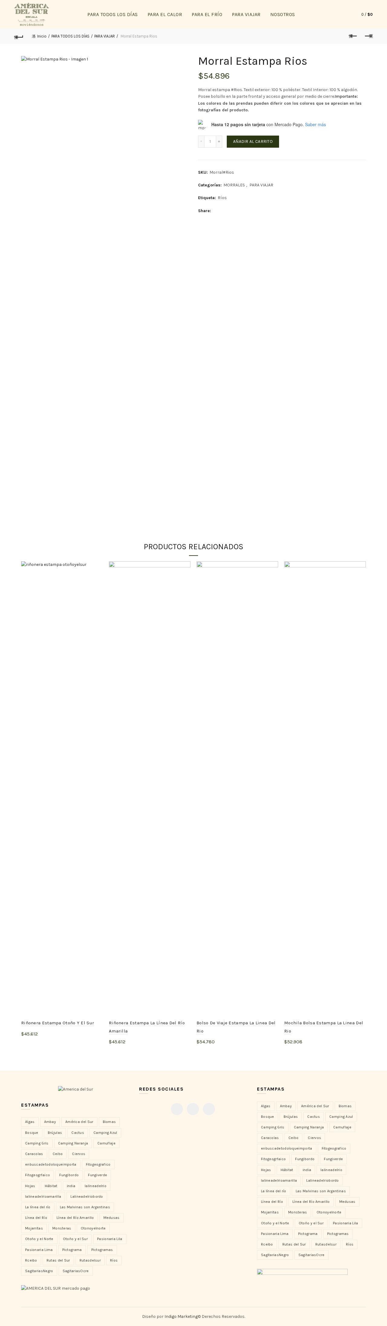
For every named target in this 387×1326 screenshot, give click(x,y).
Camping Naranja (73, 1143)
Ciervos (78, 1154)
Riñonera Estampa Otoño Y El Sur (57, 1023)
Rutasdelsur (90, 1260)
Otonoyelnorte (93, 1228)
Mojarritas (34, 1228)
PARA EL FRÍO (207, 14)
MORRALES (234, 185)
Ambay (50, 1122)
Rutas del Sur (58, 1260)
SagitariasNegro (39, 1271)
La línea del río (37, 1207)
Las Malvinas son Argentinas (85, 1207)
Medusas (111, 1218)
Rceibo (31, 1260)
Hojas (30, 1186)
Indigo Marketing (181, 1316)
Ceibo (58, 1154)
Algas (30, 1122)
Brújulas (55, 1133)
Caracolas (34, 1154)
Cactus (77, 1133)
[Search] (342, 14)
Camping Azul (105, 1133)
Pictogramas (102, 1250)
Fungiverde (97, 1175)
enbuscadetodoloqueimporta (50, 1164)
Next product (368, 36)
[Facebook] (177, 1109)
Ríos (222, 197)
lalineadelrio (95, 1186)
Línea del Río (36, 1218)
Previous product (353, 36)
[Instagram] (193, 1109)
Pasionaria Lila (109, 1239)
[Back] (18, 36)
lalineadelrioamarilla (43, 1196)
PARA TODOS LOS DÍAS (112, 14)
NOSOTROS (282, 14)
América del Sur (79, 1122)
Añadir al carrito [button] (45, 1043)
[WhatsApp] (209, 1109)
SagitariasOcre (76, 1271)
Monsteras (61, 1228)
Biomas (109, 1122)
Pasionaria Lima (39, 1250)
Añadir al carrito (253, 141)
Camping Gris (37, 1143)
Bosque (31, 1133)
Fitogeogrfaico (37, 1175)
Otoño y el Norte (39, 1239)
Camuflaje (106, 1143)
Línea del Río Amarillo (75, 1218)
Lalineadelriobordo (86, 1196)
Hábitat (51, 1186)
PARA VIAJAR (246, 14)
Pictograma (72, 1250)
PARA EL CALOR (165, 14)
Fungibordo (69, 1175)
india (71, 1186)
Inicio (42, 36)
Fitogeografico (98, 1164)
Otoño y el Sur (75, 1239)
